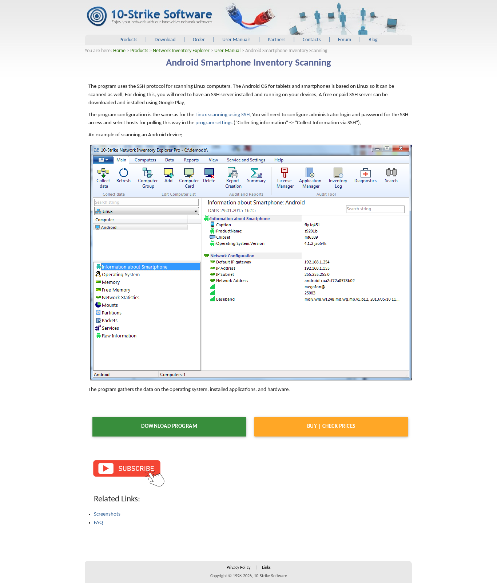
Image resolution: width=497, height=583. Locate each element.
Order (199, 40)
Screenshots (107, 514)
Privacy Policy (238, 568)
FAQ (98, 522)
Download (165, 40)
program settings (213, 123)
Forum (344, 40)
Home (119, 51)
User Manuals (236, 40)
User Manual (227, 51)
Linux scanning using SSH (222, 115)
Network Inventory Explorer (181, 51)
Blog (373, 40)
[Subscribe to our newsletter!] (128, 472)
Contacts (312, 40)
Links (266, 568)
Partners (276, 40)
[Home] (149, 17)
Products (128, 40)
